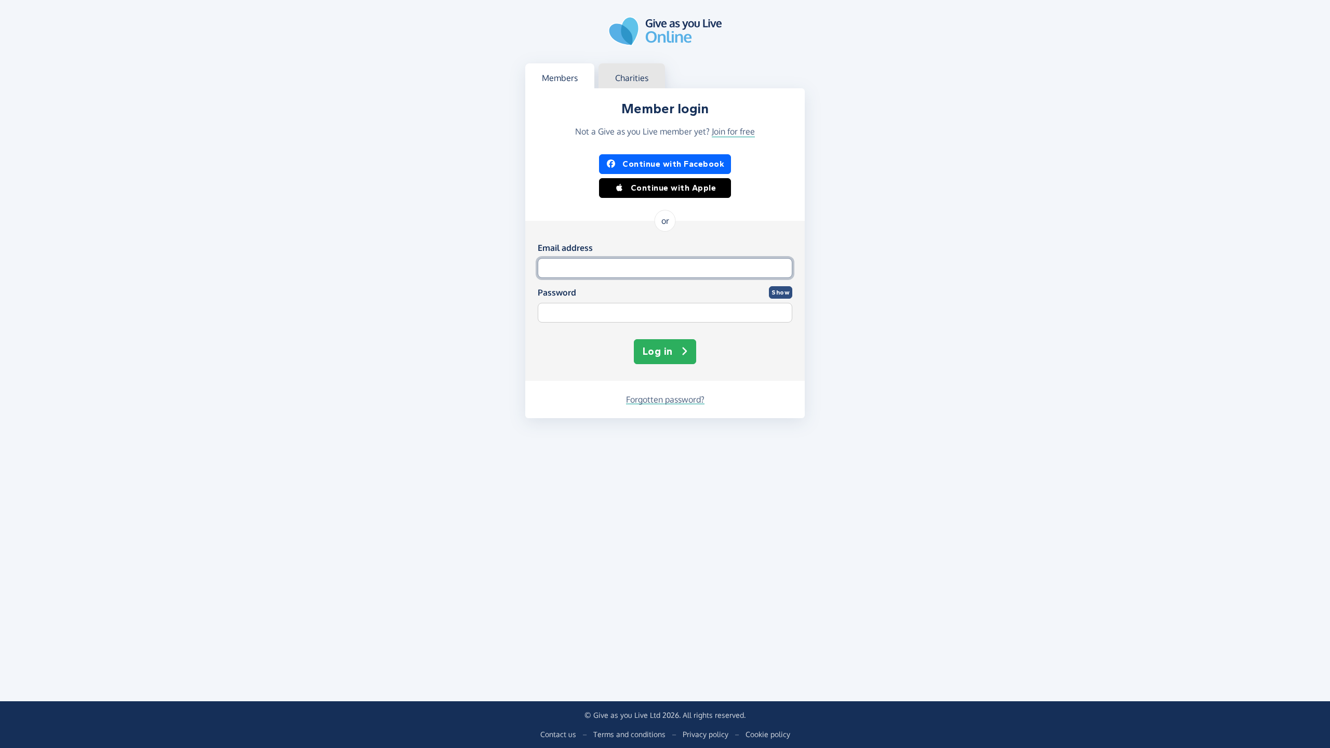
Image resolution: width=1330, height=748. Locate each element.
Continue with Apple (673, 188)
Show (781, 292)
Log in (658, 351)
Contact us (558, 734)
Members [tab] (560, 78)
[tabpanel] (665, 253)
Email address (565, 248)
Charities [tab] (631, 78)
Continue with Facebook (673, 164)
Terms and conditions (629, 734)
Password (557, 292)
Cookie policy (768, 734)
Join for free (733, 131)
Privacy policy (705, 734)
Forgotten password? (665, 399)
